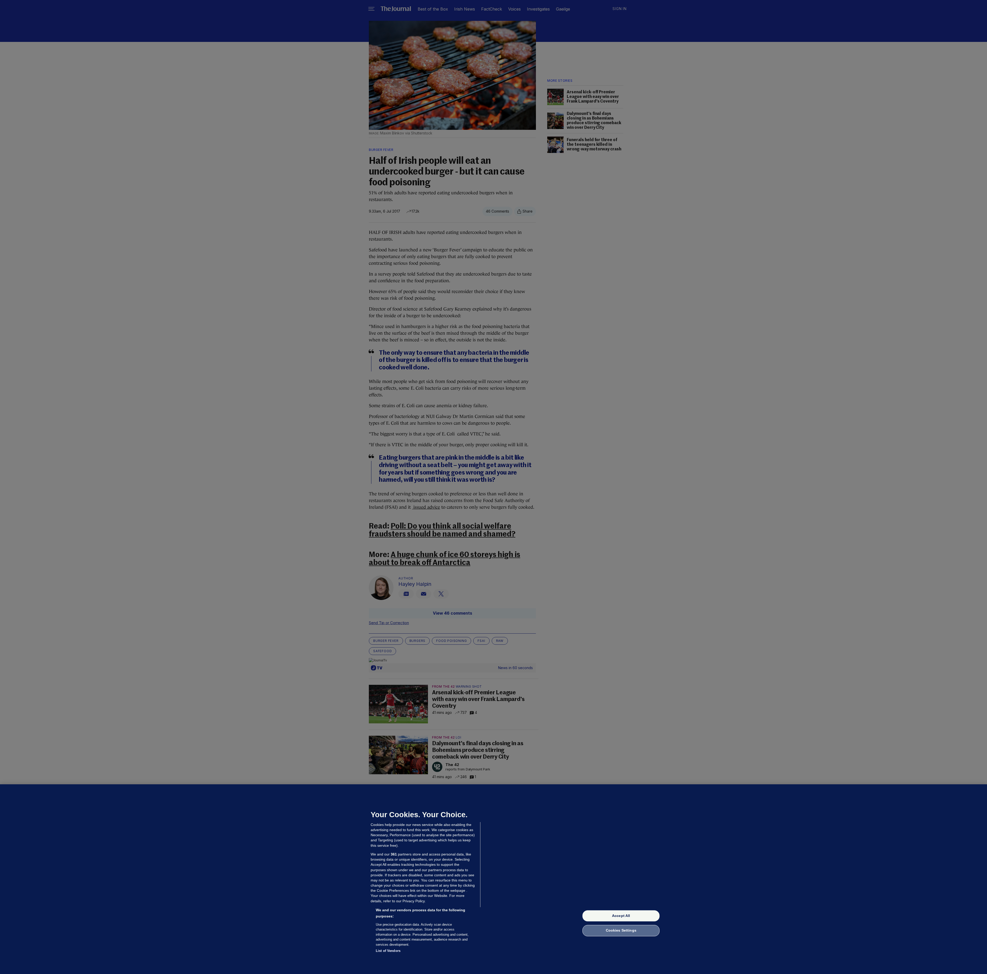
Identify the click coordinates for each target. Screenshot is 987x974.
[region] (493, 879)
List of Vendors (388, 951)
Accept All (621, 916)
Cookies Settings (621, 931)
